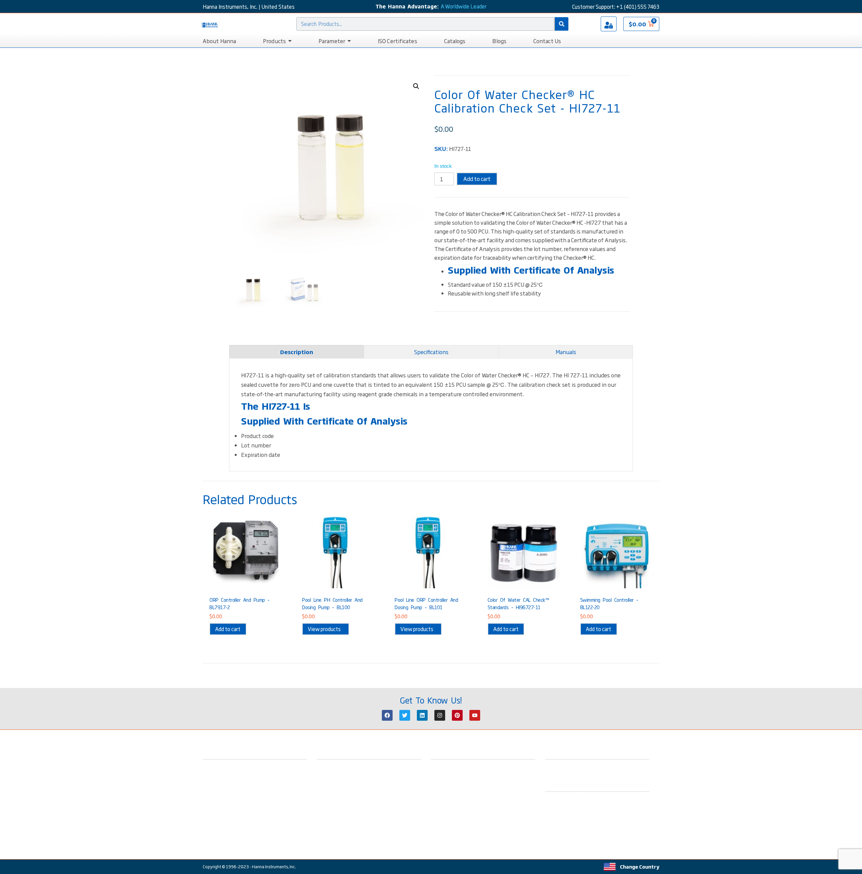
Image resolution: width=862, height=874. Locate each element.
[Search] (561, 24)
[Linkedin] (422, 715)
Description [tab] (296, 351)
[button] (416, 86)
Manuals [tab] (566, 351)
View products (324, 628)
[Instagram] (439, 715)
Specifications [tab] (431, 351)
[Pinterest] (457, 715)
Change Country (639, 866)
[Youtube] (474, 715)
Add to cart (477, 178)
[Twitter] (404, 715)
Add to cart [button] (227, 628)
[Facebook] (387, 715)
